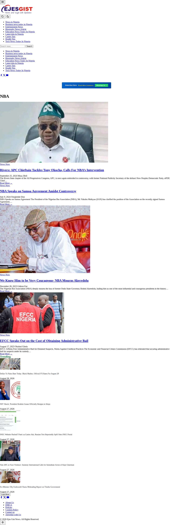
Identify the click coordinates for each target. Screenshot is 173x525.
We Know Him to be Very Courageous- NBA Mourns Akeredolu (44, 280)
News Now (5, 164)
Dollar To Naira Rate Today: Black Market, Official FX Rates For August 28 (29, 374)
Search (29, 46)
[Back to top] (2, 523)
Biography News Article (15, 29)
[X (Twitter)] (4, 75)
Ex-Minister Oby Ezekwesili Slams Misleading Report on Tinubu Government (30, 487)
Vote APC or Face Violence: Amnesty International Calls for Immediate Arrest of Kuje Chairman (37, 465)
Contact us (9, 512)
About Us (9, 502)
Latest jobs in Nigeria (14, 34)
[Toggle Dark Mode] (7, 16)
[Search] (2, 17)
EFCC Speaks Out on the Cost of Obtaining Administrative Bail (44, 341)
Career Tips (10, 36)
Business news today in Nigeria (18, 24)
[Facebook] (1, 75)
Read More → (6, 183)
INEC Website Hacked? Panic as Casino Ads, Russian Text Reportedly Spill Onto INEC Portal (36, 434)
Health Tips (10, 39)
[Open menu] (2, 2)
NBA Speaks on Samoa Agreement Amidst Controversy (38, 191)
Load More (5, 495)
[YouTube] (7, 75)
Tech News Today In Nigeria (17, 41)
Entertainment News (14, 27)
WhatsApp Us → (101, 85)
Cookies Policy (11, 510)
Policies (8, 507)
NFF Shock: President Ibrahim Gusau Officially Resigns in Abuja (25, 404)
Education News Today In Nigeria (20, 32)
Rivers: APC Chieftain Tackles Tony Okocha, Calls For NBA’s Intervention (52, 170)
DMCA (8, 505)
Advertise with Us (13, 515)
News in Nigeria (12, 22)
